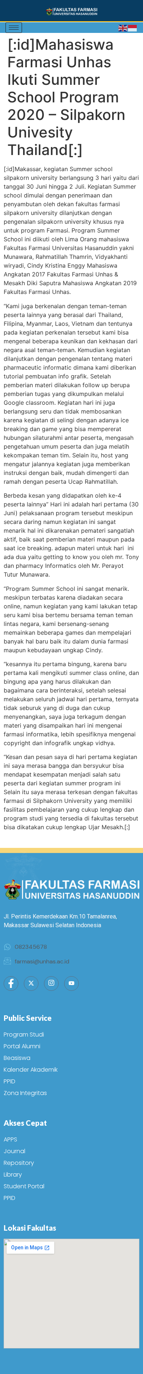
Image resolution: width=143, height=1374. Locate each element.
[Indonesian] (133, 27)
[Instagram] (51, 983)
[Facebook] (11, 983)
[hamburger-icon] (14, 27)
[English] (123, 27)
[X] (31, 983)
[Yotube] (71, 983)
